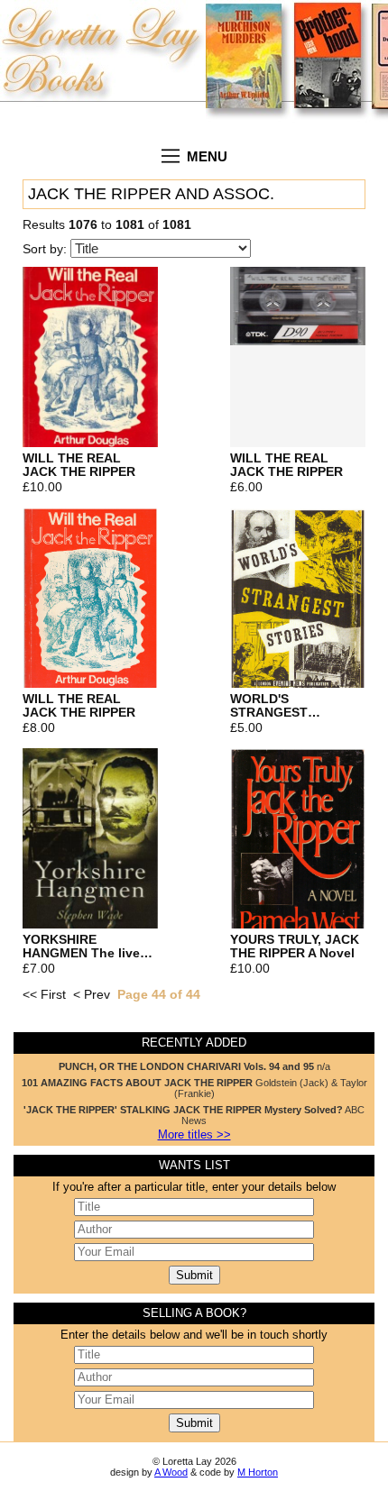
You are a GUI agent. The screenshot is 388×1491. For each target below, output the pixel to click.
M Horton (257, 1472)
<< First (44, 995)
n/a (194, 1066)
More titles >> (194, 1135)
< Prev (91, 995)
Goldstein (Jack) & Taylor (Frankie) (194, 1088)
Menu (207, 156)
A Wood (171, 1472)
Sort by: (46, 249)
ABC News (194, 1115)
